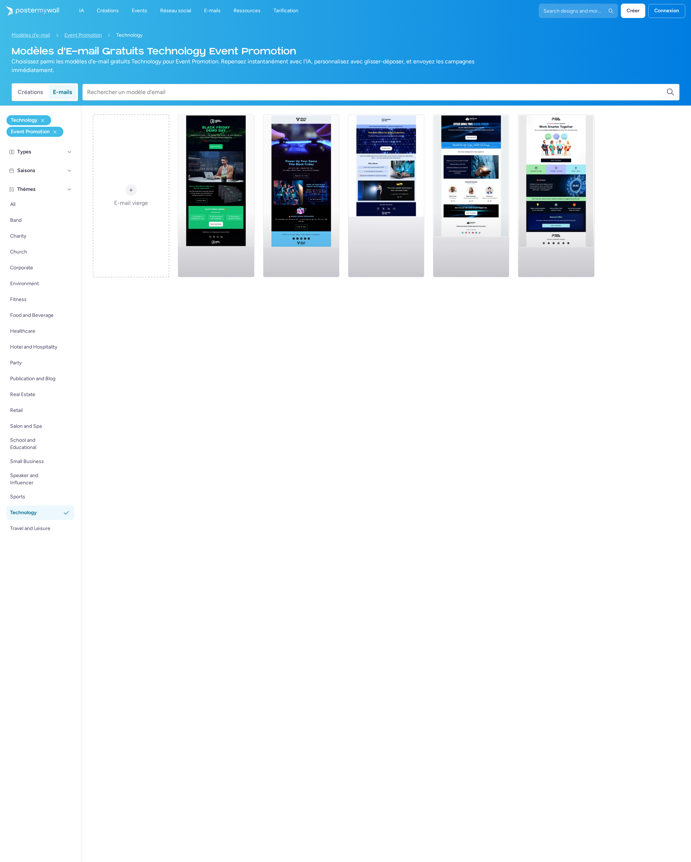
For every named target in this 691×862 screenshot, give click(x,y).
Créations (30, 92)
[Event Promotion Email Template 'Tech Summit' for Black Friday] (471, 196)
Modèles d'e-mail (31, 35)
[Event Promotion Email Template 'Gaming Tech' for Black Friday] (301, 196)
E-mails (62, 92)
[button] (69, 152)
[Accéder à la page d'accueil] (29, 11)
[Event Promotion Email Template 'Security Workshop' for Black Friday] (386, 196)
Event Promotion (83, 35)
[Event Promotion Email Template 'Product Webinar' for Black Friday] (556, 196)
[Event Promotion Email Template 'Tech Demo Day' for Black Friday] (216, 196)
